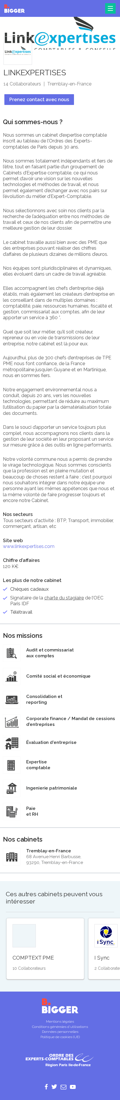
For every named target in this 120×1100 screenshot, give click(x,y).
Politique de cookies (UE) (60, 1037)
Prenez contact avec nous (39, 99)
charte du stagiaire (64, 598)
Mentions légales (60, 1021)
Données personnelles (60, 1032)
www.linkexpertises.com (28, 546)
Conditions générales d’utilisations (60, 1027)
